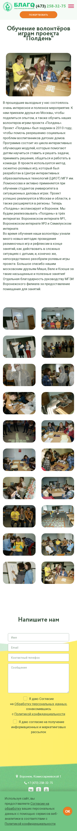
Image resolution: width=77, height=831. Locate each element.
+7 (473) (48, 6)
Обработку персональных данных (40, 704)
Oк (67, 811)
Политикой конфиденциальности (39, 714)
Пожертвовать (38, 15)
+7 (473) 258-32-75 (40, 783)
